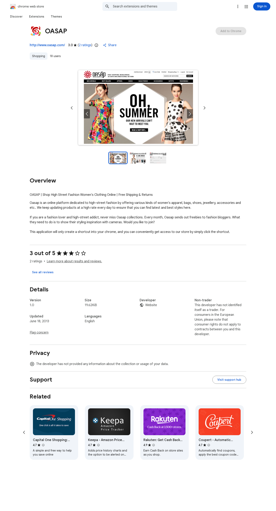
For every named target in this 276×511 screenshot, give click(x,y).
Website (151, 305)
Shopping (38, 56)
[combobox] (145, 6)
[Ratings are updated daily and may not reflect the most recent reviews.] (96, 45)
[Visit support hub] (229, 380)
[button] (246, 7)
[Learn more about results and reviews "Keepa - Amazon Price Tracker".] (98, 445)
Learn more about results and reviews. (74, 261)
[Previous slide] (72, 108)
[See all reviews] (43, 272)
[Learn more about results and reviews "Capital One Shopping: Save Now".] (43, 445)
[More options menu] (238, 6)
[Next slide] (204, 108)
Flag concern (39, 333)
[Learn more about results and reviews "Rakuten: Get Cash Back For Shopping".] (153, 445)
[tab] (16, 16)
